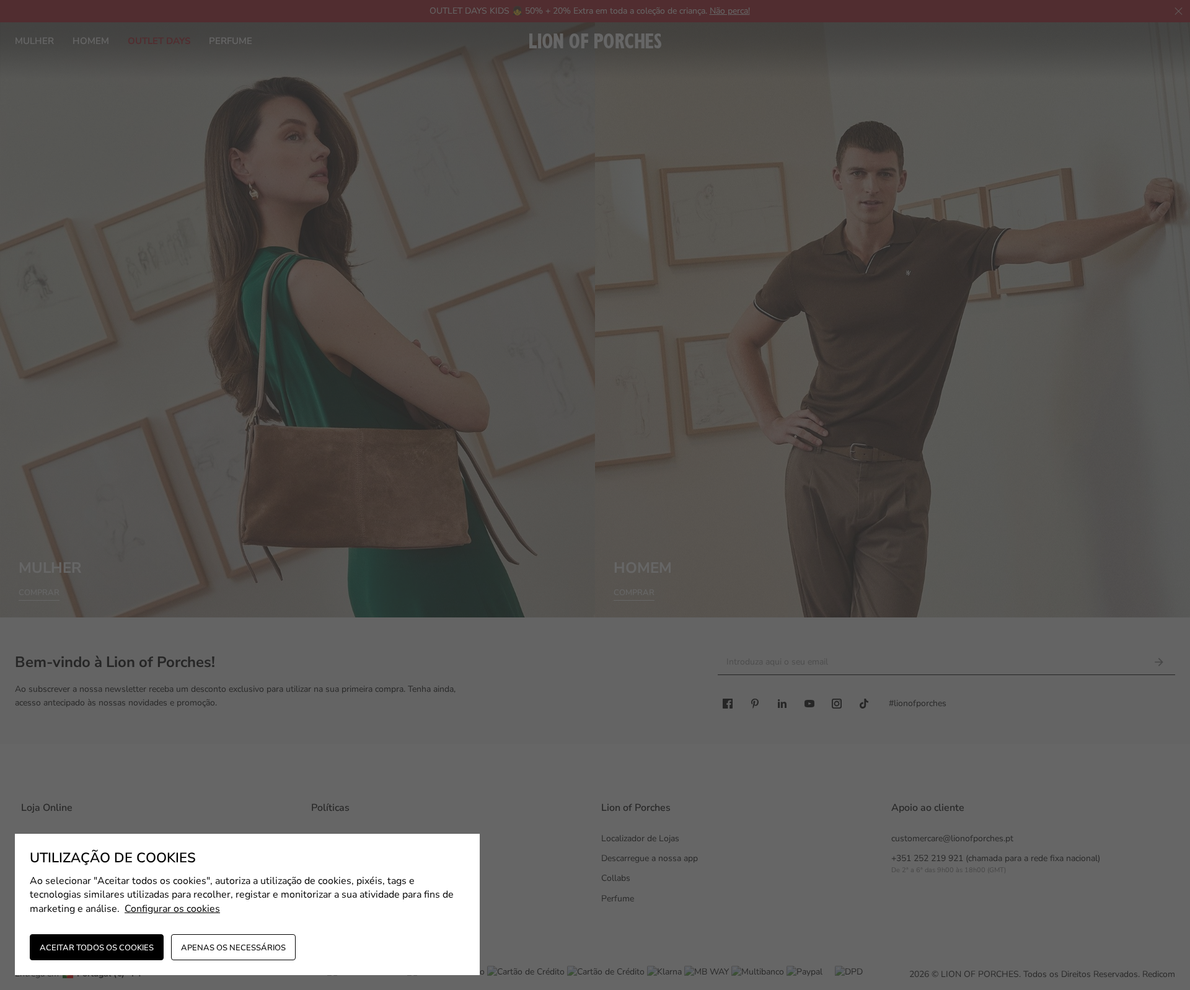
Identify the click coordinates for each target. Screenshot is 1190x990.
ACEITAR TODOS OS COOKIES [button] (97, 947)
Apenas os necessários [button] (233, 947)
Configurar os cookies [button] (172, 909)
